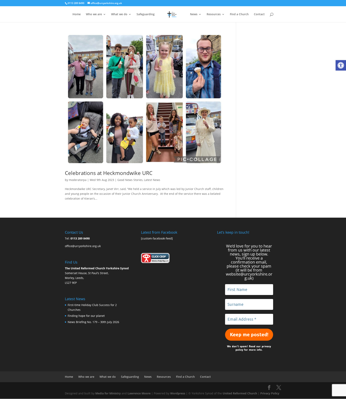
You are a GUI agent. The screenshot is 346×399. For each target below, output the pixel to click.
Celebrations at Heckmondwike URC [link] (108, 173)
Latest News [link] (152, 180)
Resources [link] (214, 14)
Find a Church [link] (239, 14)
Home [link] (76, 14)
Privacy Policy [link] (269, 393)
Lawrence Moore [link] (139, 393)
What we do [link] (119, 14)
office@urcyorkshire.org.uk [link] (83, 246)
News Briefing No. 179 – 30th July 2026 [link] (93, 322)
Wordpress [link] (177, 393)
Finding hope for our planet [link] (86, 316)
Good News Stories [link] (130, 180)
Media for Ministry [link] (108, 393)
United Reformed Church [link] (240, 393)
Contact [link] (259, 14)
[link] (341, 65)
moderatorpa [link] (77, 180)
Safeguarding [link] (146, 14)
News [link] (193, 14)
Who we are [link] (94, 14)
